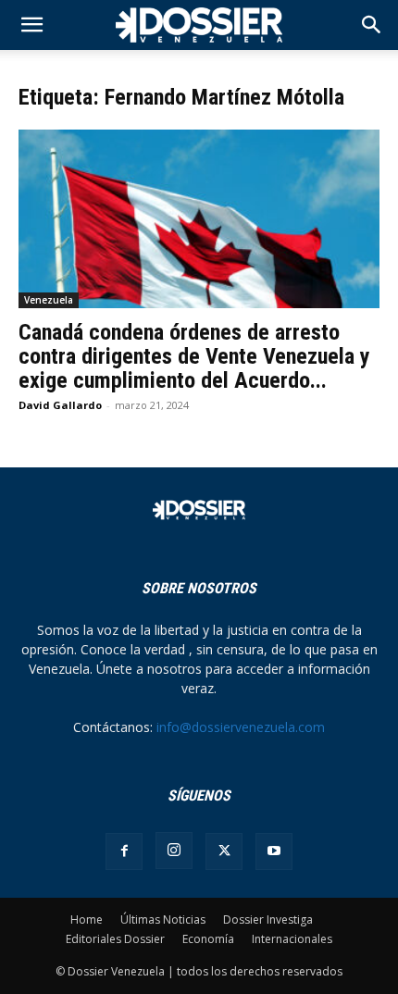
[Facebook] (124, 851)
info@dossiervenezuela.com (240, 727)
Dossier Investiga (268, 919)
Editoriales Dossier (115, 939)
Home (86, 919)
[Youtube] (273, 851)
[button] (372, 25)
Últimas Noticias (162, 919)
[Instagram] (174, 850)
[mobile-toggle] (31, 25)
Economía (208, 939)
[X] (224, 851)
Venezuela (48, 299)
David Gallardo (60, 405)
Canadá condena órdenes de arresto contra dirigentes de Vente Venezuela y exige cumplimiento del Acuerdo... (194, 356)
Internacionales (292, 939)
